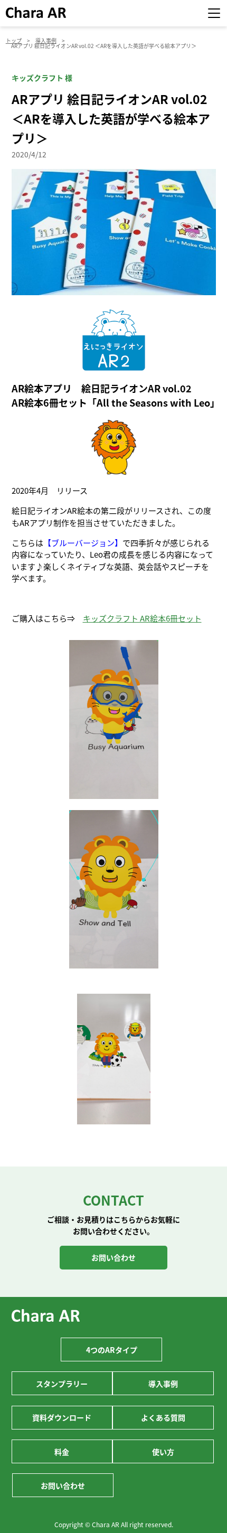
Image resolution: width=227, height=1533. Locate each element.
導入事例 (163, 1383)
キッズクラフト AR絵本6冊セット (142, 618)
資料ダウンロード (61, 1417)
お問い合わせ (113, 1257)
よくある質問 (163, 1417)
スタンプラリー (62, 1383)
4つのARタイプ (111, 1349)
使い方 (163, 1451)
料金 (61, 1451)
